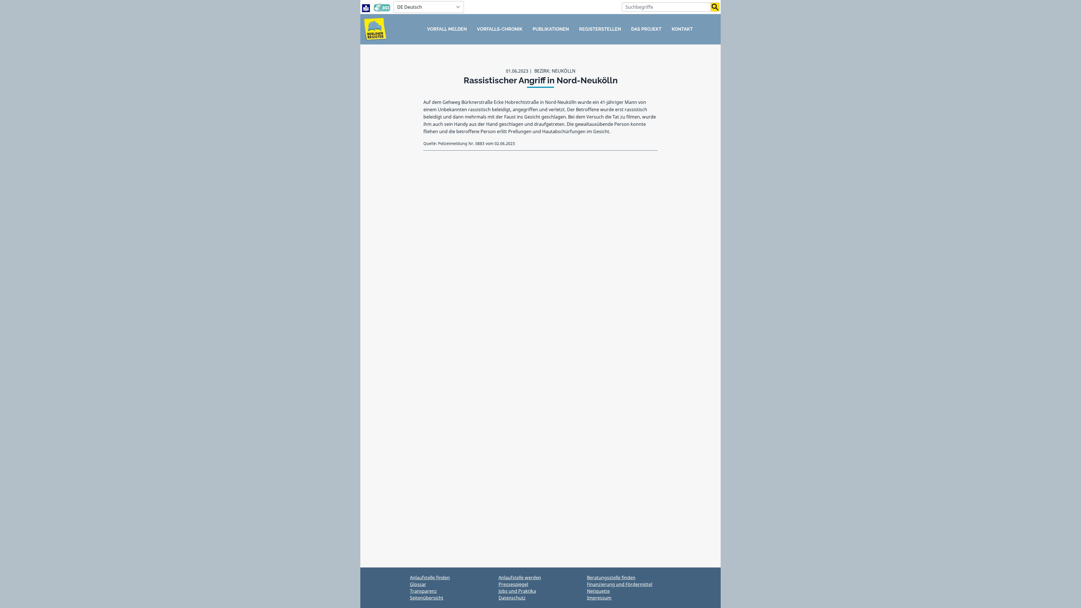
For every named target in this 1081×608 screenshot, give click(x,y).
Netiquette (598, 591)
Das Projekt (646, 29)
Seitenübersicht (426, 598)
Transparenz (423, 591)
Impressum (599, 598)
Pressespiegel (513, 584)
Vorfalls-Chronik (499, 29)
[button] (715, 7)
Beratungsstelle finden (611, 578)
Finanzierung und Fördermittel (619, 584)
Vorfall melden (447, 29)
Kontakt (682, 29)
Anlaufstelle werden (520, 578)
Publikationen (551, 29)
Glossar (418, 584)
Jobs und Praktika (517, 591)
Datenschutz (512, 598)
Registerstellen (600, 29)
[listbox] (429, 7)
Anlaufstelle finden (430, 578)
